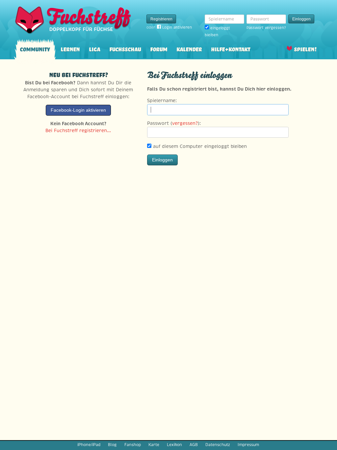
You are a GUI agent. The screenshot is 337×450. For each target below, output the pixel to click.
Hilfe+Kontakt (230, 48)
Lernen (70, 48)
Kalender (189, 48)
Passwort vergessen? (266, 27)
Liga (94, 48)
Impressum (248, 444)
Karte (153, 444)
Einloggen (301, 19)
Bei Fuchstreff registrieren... (78, 130)
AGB (194, 444)
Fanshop (132, 444)
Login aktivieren (177, 27)
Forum (158, 48)
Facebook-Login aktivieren (78, 110)
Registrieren (161, 19)
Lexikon (174, 444)
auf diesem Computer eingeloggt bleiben (199, 146)
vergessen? (185, 123)
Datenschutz (217, 444)
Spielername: (162, 100)
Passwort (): (174, 123)
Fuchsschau (125, 48)
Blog (112, 444)
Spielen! (305, 48)
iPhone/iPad (88, 444)
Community (35, 48)
